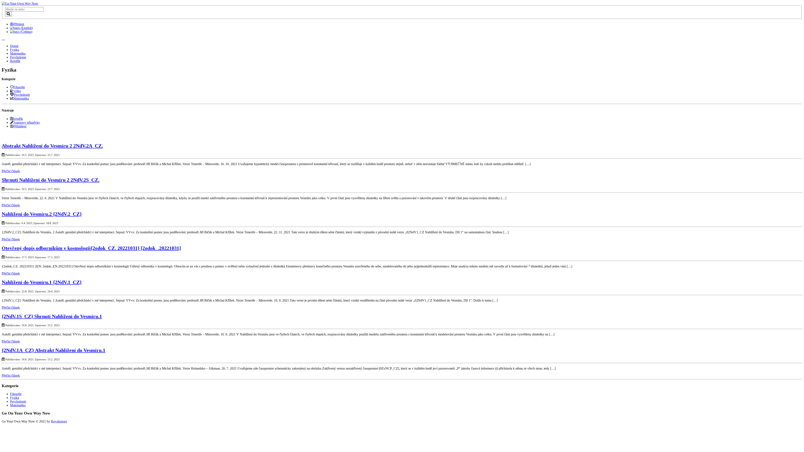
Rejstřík (15, 61)
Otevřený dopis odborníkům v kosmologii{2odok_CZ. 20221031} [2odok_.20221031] (91, 248)
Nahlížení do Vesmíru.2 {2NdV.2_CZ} (42, 214)
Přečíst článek (11, 171)
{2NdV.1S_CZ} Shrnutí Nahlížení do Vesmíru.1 (52, 316)
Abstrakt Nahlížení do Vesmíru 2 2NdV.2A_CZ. (52, 146)
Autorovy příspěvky (26, 122)
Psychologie (18, 57)
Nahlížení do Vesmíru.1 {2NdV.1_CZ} (42, 282)
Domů (14, 46)
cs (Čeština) (24, 31)
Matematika (18, 53)
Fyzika (14, 49)
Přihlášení (19, 126)
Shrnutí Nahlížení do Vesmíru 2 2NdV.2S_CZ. (50, 180)
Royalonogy (59, 421)
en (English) (25, 28)
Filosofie (19, 87)
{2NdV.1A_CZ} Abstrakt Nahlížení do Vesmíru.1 (53, 350)
